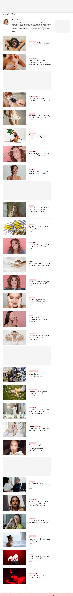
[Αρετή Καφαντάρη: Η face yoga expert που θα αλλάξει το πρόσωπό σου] (14, 337)
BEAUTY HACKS (32, 151)
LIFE (41, 14)
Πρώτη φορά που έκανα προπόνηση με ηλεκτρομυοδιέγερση (37, 375)
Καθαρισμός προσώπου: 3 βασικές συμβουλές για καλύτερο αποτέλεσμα (37, 301)
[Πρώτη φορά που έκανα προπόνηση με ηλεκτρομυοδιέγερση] (14, 374)
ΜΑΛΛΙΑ (30, 554)
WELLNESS (36, 14)
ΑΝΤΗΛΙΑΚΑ (31, 205)
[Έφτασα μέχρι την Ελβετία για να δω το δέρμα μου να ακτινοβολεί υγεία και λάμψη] (14, 411)
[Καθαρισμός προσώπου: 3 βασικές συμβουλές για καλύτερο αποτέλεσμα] (14, 300)
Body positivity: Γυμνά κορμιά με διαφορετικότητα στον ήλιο (40, 44)
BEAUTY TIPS (31, 113)
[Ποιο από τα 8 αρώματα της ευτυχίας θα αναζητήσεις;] (14, 135)
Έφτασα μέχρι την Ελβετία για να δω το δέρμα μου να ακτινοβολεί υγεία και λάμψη (39, 411)
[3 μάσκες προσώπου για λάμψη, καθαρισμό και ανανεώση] (14, 429)
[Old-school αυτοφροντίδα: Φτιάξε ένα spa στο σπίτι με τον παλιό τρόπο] (14, 539)
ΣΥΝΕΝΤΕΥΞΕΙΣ (32, 333)
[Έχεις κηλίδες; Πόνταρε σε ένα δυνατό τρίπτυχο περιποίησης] (14, 264)
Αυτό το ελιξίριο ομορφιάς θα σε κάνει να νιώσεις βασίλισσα (40, 172)
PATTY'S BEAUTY (32, 41)
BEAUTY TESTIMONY (33, 96)
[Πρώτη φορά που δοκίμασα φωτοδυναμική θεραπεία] (14, 576)
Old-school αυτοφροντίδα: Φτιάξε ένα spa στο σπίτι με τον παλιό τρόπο (40, 540)
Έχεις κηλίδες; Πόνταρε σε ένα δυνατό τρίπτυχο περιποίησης (39, 264)
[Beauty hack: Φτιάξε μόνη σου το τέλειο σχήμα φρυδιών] (14, 154)
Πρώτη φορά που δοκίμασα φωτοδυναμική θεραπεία (38, 576)
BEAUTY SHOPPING (33, 389)
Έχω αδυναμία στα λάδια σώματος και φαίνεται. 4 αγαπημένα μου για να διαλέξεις (40, 62)
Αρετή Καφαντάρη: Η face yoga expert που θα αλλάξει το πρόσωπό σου (39, 337)
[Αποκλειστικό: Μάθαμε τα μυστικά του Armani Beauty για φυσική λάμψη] (14, 484)
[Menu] (3, 14)
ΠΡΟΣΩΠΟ (31, 261)
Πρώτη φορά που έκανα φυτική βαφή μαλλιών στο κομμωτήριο (40, 99)
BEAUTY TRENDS (32, 133)
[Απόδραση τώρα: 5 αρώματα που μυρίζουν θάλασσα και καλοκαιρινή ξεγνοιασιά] (14, 503)
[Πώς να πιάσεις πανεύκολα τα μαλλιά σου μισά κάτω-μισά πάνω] (14, 246)
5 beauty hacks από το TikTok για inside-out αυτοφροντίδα (39, 521)
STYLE (25, 14)
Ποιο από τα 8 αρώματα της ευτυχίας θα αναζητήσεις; (38, 136)
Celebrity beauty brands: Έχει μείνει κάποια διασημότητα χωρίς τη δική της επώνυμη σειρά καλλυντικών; (39, 448)
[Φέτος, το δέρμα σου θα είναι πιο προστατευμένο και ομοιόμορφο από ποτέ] (14, 209)
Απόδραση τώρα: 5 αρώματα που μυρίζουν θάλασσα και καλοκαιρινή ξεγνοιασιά (39, 503)
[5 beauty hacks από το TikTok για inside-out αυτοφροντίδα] (14, 521)
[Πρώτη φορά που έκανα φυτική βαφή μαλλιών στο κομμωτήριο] (14, 99)
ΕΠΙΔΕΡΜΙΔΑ (31, 169)
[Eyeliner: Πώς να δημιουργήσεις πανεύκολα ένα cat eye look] (14, 282)
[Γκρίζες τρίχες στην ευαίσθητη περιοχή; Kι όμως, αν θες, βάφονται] (14, 117)
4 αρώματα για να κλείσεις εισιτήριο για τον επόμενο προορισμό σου (38, 393)
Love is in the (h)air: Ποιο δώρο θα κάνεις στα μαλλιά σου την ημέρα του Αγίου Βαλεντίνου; (39, 558)
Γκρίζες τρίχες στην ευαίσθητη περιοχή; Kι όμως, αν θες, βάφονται (39, 118)
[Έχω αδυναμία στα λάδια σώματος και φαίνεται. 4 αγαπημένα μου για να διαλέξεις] (14, 62)
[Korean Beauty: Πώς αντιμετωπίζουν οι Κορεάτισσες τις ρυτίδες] (14, 319)
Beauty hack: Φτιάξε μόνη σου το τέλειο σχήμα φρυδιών (39, 154)
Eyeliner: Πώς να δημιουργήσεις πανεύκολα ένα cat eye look (40, 283)
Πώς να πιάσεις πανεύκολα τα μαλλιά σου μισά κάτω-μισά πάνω (39, 246)
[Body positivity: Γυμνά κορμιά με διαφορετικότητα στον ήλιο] (14, 43)
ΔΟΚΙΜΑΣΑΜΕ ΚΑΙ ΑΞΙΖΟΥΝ (34, 426)
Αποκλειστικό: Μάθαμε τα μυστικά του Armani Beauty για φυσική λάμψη (39, 485)
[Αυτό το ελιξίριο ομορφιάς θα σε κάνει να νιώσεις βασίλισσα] (14, 172)
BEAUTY (30, 14)
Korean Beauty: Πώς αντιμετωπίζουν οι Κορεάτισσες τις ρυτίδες (40, 319)
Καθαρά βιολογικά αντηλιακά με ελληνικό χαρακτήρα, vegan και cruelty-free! (40, 228)
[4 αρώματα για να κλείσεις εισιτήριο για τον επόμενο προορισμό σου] (14, 392)
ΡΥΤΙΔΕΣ (31, 315)
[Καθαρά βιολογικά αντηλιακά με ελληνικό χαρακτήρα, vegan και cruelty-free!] (14, 227)
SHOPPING (46, 14)
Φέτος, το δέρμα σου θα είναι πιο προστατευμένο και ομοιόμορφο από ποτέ (39, 210)
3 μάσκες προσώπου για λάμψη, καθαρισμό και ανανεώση (40, 429)
